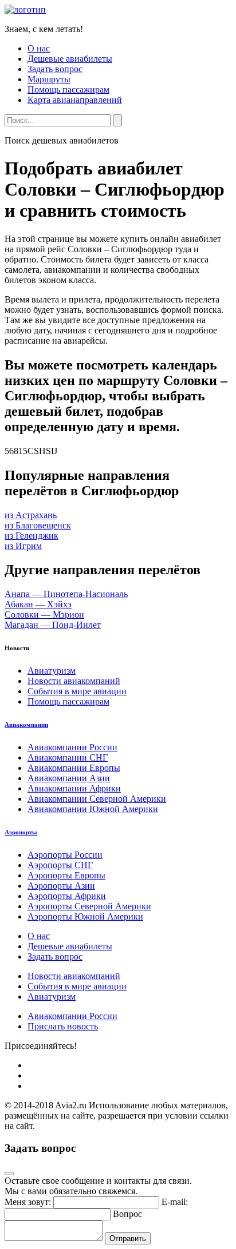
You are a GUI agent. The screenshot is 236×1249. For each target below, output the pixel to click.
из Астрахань (31, 515)
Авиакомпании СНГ (67, 757)
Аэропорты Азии (61, 885)
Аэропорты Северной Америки (89, 906)
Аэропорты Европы (66, 875)
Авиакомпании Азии (68, 778)
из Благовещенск (38, 525)
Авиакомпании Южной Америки (92, 809)
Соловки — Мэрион (44, 614)
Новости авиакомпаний (73, 681)
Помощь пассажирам (68, 89)
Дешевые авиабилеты (69, 58)
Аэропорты (21, 832)
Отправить (127, 1238)
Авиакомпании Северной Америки (96, 799)
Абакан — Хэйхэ (38, 604)
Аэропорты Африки (66, 896)
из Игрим (23, 546)
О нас (38, 48)
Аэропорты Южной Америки (85, 916)
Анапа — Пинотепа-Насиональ (66, 594)
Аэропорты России (65, 855)
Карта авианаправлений (74, 100)
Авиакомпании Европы (73, 768)
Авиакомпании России (72, 747)
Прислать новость (62, 1026)
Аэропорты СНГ (60, 865)
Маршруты (48, 79)
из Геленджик (31, 535)
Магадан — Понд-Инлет (53, 625)
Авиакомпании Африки (74, 788)
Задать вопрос (54, 69)
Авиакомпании (26, 724)
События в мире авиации (77, 691)
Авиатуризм (51, 670)
